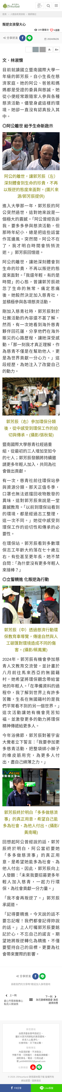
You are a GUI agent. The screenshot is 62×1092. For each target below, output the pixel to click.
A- (49, 49)
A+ (56, 49)
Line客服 (49, 1088)
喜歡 (57, 30)
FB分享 (17, 1088)
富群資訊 (36, 1080)
